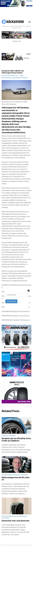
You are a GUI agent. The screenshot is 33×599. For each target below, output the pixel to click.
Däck (21, 75)
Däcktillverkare (6, 77)
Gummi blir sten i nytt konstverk (15, 521)
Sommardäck (16, 77)
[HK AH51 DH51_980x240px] (16, 57)
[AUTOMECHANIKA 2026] (16, 364)
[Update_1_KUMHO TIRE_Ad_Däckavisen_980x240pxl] (16, 35)
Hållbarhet (5, 518)
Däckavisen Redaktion (10, 75)
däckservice (16, 474)
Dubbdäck (5, 435)
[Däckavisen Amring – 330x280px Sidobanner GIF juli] (16, 391)
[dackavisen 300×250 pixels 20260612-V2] (16, 337)
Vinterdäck (24, 77)
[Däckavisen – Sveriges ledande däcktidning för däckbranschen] (13, 21)
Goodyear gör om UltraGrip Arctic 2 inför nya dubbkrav (16, 439)
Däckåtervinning (10, 516)
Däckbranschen (7, 474)
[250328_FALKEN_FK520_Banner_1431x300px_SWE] (16, 4)
